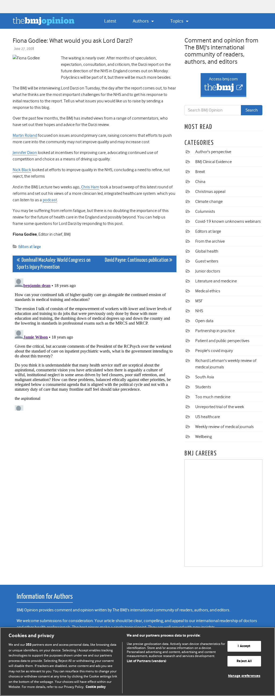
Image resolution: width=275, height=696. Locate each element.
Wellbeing (203, 436)
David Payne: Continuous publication (137, 260)
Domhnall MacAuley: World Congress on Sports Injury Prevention (54, 264)
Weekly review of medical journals (224, 426)
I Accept (244, 646)
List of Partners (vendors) (146, 661)
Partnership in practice (215, 330)
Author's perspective (213, 151)
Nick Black (22, 169)
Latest (110, 21)
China (200, 181)
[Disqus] (94, 343)
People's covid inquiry (214, 350)
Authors (141, 21)
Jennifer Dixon (25, 152)
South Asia (204, 377)
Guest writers (206, 261)
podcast (50, 200)
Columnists (205, 211)
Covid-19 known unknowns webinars (228, 221)
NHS (199, 310)
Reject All (244, 661)
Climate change (209, 201)
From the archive (210, 241)
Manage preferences (244, 676)
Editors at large (30, 247)
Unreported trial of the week (219, 406)
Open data (204, 320)
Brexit (200, 171)
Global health (206, 251)
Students (203, 387)
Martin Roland (25, 135)
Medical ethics (207, 291)
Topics (177, 21)
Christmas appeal (210, 191)
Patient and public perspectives (222, 340)
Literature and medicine (216, 281)
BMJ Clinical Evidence (213, 161)
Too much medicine (212, 396)
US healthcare (207, 416)
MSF (198, 301)
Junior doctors (207, 271)
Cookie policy (96, 687)
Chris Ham (90, 187)
